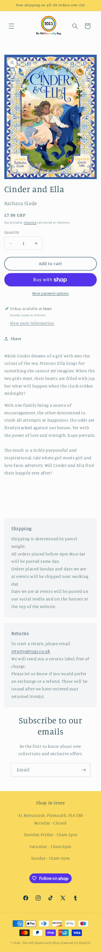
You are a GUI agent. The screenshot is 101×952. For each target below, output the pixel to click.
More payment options (50, 293)
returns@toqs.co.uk (30, 651)
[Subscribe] (84, 769)
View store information (32, 323)
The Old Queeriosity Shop (41, 943)
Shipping (30, 222)
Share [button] (16, 338)
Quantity (11, 232)
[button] (11, 26)
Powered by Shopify (75, 943)
